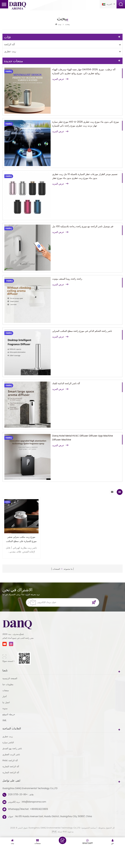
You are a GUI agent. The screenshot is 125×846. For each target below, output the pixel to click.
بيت (59, 24)
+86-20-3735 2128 (18, 794)
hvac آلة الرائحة (10, 760)
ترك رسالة (62, 840)
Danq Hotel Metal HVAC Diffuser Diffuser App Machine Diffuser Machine (82, 438)
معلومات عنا (7, 684)
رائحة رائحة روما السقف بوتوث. (67, 279)
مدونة (4, 708)
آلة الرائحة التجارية (10, 766)
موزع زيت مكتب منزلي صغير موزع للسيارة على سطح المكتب (21, 539)
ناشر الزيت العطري (11, 754)
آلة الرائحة (9, 44)
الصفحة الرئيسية (9, 678)
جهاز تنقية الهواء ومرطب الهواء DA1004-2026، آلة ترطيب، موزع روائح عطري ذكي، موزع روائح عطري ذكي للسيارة (83, 71)
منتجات (5, 690)
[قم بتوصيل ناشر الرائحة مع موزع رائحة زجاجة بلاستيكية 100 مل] (27, 248)
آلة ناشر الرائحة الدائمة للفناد (66, 383)
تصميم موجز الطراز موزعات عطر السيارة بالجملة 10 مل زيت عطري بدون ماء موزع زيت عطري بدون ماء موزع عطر (85, 176)
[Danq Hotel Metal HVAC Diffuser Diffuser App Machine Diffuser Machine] (27, 457)
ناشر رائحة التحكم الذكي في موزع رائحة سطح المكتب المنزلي (82, 331)
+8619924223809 (39, 809)
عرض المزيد (58, 79)
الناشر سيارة (8, 742)
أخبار (4, 696)
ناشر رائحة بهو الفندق (12, 748)
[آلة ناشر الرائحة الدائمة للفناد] (27, 405)
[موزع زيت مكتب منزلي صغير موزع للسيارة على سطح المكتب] (21, 516)
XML (4, 720)
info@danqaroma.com (34, 802)
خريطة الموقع (8, 714)
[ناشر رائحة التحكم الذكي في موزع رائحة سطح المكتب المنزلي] (27, 352)
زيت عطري (10, 51)
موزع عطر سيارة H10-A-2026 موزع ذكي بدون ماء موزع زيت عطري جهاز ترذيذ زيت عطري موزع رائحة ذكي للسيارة (85, 124)
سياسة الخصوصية (88, 827)
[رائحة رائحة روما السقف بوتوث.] (27, 300)
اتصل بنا (6, 702)
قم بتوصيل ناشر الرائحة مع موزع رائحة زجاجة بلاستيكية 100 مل (82, 226)
